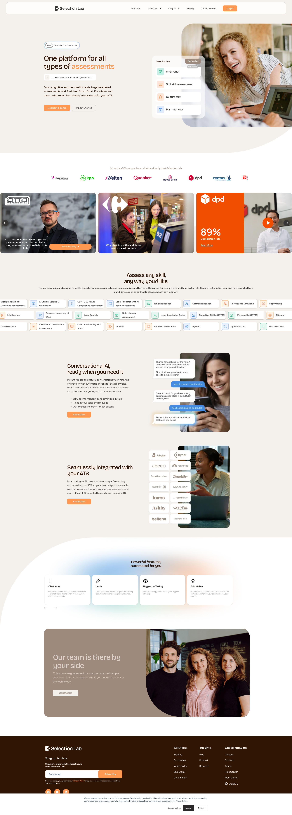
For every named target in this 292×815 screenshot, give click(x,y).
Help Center (231, 771)
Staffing (178, 754)
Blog (201, 754)
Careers (229, 754)
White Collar (180, 766)
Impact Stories (209, 8)
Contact (229, 760)
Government (180, 777)
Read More (206, 245)
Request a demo (57, 107)
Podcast (203, 760)
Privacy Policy (79, 780)
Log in (230, 8)
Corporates (180, 760)
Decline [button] (201, 808)
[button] (154, 8)
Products (135, 8)
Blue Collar (179, 771)
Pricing (190, 8)
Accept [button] (188, 808)
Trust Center (231, 777)
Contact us (65, 692)
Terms (228, 766)
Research (204, 766)
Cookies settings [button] (174, 808)
